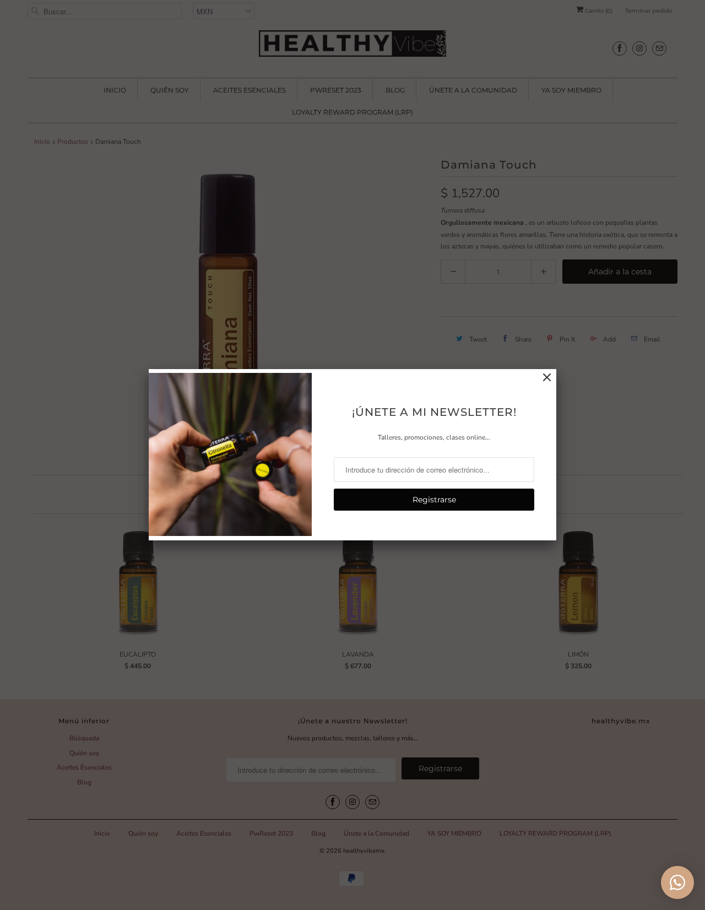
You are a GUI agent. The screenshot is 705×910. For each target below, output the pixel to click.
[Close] (547, 378)
